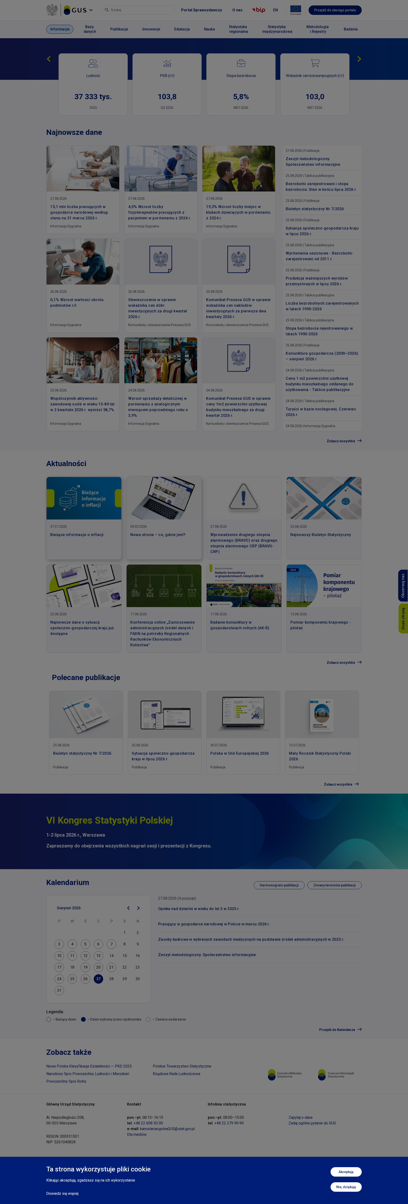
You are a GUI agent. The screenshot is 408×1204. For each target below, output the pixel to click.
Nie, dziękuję (346, 1187)
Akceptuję (346, 1172)
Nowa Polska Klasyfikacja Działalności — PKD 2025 (89, 1066)
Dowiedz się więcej (62, 1193)
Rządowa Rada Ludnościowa (176, 1074)
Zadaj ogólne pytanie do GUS (312, 1123)
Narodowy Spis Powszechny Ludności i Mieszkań (87, 1074)
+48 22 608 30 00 (148, 1123)
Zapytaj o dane (301, 1117)
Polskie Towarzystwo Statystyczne (182, 1066)
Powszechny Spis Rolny (66, 1081)
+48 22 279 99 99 (229, 1123)
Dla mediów (137, 1134)
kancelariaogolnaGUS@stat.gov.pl (167, 1129)
